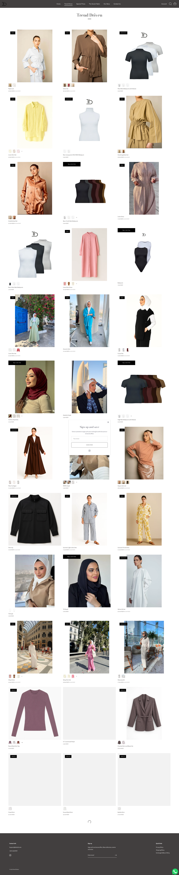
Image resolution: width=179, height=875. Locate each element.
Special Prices (80, 4)
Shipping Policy (160, 850)
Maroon (127, 350)
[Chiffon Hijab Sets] (34, 387)
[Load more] (89, 822)
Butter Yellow (64, 676)
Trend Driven (68, 4)
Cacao (14, 151)
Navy (123, 350)
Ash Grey (18, 416)
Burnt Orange (18, 742)
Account (164, 4)
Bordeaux (123, 742)
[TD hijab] (34, 581)
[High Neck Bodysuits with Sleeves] (144, 387)
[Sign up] (116, 855)
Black (119, 85)
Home (59, 4)
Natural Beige (14, 350)
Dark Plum (14, 742)
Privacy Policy (159, 847)
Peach (18, 151)
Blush (119, 482)
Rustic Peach (18, 350)
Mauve (10, 742)
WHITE (64, 151)
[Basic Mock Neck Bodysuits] (34, 254)
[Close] (108, 422)
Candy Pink (73, 676)
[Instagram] (89, 450)
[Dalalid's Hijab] (89, 387)
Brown (119, 742)
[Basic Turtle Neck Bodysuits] (89, 188)
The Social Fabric (94, 4)
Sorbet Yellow (10, 151)
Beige (14, 482)
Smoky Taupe (73, 482)
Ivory (18, 676)
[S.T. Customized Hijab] (89, 713)
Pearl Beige (10, 217)
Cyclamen (68, 85)
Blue (14, 85)
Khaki (10, 85)
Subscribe (89, 445)
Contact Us (117, 4)
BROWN (10, 482)
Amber (14, 217)
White (127, 85)
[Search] (170, 4)
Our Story (107, 4)
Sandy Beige (73, 85)
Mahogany (123, 151)
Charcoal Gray (14, 416)
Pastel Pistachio (10, 350)
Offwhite (123, 85)
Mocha (123, 482)
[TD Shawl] (89, 581)
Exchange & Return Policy (163, 853)
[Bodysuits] (144, 254)
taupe (14, 676)
